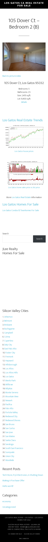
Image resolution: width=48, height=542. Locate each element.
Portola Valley (11, 412)
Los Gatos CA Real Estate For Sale (24, 4)
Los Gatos (9, 376)
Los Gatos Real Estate (21, 197)
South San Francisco (14, 448)
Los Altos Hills (11, 372)
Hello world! (7, 486)
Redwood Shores (12, 420)
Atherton (8, 317)
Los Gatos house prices (24, 151)
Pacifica (8, 404)
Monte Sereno (11, 392)
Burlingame (9, 329)
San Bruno (9, 424)
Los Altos (9, 369)
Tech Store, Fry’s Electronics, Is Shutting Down (22, 475)
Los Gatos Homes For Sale (20, 204)
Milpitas (8, 388)
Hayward (9, 361)
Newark (8, 400)
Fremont (9, 357)
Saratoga (9, 444)
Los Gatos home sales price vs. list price (24, 187)
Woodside (9, 460)
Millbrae (9, 384)
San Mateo (10, 436)
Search (5, 234)
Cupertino (8, 341)
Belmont (8, 321)
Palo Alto (9, 408)
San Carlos (10, 428)
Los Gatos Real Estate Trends (22, 120)
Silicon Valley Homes (32, 534)
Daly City (8, 345)
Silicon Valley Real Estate (19, 524)
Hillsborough (11, 365)
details (24, 102)
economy (6, 501)
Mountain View (11, 396)
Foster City (10, 353)
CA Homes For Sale (15, 534)
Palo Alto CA (30, 529)
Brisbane (8, 325)
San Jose (9, 432)
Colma (7, 337)
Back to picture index (11, 76)
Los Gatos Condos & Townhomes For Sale (20, 210)
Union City (9, 456)
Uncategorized (9, 507)
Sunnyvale (9, 452)
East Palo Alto (10, 349)
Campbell (8, 333)
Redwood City (11, 416)
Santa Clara (10, 440)
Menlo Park (10, 380)
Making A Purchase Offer (13, 480)
